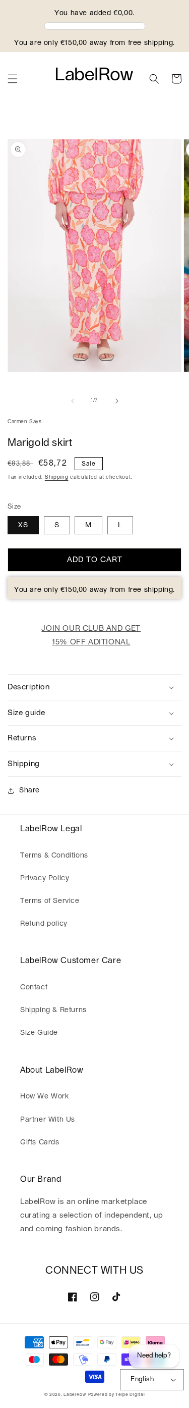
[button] (13, 79)
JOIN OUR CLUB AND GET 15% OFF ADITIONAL (91, 635)
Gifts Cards (39, 1142)
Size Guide (39, 1032)
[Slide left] (72, 401)
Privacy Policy (44, 878)
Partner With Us (47, 1119)
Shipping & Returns (53, 1010)
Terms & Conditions (54, 855)
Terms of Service (50, 900)
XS (23, 525)
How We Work (44, 1096)
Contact (33, 987)
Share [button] (29, 790)
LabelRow (75, 1394)
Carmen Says (25, 421)
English (142, 1379)
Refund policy (44, 923)
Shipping (57, 477)
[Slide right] (117, 401)
